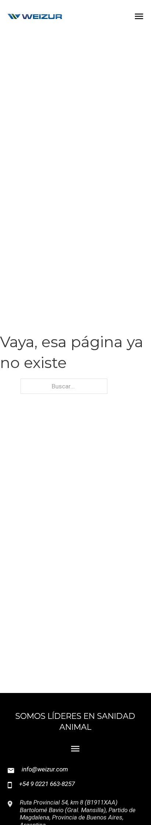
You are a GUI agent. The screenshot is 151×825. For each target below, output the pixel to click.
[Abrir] (139, 16)
